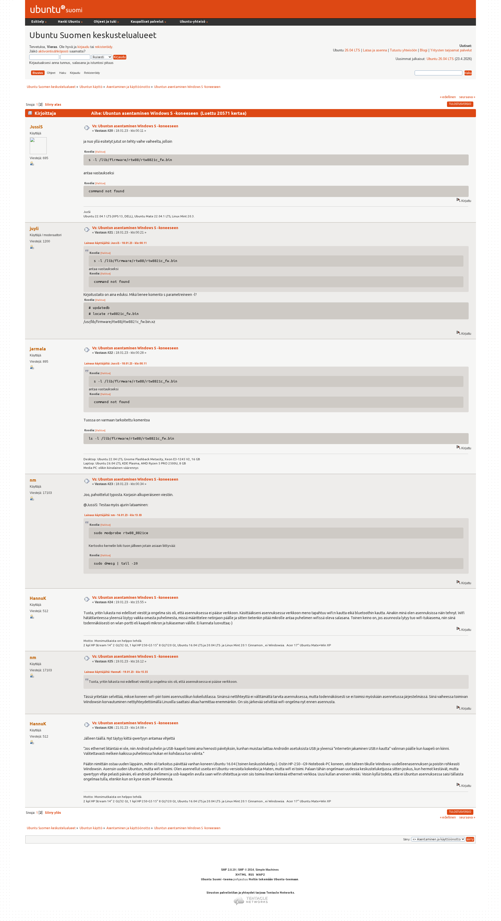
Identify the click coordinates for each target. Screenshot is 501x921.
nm (33, 479)
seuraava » (467, 97)
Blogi (423, 50)
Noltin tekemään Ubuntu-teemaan (273, 879)
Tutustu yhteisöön (403, 50)
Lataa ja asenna (375, 50)
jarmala (38, 348)
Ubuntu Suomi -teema (216, 879)
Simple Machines (267, 869)
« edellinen (448, 97)
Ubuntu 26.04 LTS (440, 59)
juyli (34, 228)
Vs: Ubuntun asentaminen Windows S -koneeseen (135, 126)
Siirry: (406, 839)
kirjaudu (83, 47)
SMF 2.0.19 (228, 869)
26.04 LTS (352, 50)
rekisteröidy (103, 47)
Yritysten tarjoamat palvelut (451, 50)
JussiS (36, 126)
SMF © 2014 (246, 869)
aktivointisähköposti (53, 51)
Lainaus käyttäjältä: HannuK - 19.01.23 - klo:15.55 (116, 672)
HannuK (38, 598)
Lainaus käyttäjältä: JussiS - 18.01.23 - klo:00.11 (115, 243)
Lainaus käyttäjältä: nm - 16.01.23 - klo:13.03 (113, 515)
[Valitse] (100, 151)
